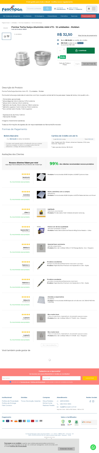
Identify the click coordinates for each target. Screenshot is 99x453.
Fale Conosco (7, 405)
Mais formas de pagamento (87, 35)
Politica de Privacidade (38, 382)
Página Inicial (6, 22)
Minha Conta (47, 403)
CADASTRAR (90, 378)
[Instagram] (93, 402)
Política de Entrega (9, 403)
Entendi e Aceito (66, 449)
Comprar (82, 50)
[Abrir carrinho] (91, 8)
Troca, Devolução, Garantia (30, 401)
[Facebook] (90, 402)
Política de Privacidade (18, 446)
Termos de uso (25, 382)
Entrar (71, 9)
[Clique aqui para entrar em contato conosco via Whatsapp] (93, 447)
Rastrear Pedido (49, 405)
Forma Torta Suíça (37, 22)
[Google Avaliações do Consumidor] (89, 422)
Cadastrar (79, 9)
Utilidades (14, 22)
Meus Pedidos (48, 401)
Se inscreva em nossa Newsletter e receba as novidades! (49, 374)
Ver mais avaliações (50, 345)
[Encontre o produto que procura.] (47, 8)
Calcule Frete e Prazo (64, 63)
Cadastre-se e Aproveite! (49, 371)
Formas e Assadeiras (24, 22)
